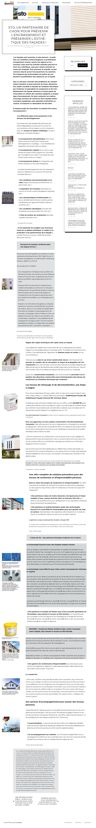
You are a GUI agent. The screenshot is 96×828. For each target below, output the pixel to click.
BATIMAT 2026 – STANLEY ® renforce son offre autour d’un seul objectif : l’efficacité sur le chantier (78, 211)
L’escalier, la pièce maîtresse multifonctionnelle (77, 186)
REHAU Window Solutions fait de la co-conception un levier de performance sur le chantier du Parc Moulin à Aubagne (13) (77, 144)
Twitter (78, 822)
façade (33, 45)
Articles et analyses (50, 3)
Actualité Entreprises (83, 3)
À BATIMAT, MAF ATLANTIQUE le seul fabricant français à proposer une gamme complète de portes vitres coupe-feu (78, 158)
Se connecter (23, 3)
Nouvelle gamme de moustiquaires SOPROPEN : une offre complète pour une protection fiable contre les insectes (77, 198)
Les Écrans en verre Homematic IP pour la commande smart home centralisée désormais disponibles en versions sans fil (78, 111)
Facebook (68, 822)
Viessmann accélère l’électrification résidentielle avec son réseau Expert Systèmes (77, 223)
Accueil (35, 3)
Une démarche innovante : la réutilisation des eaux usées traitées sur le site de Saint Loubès (24, 801)
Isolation (37, 45)
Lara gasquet (45, 45)
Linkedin (87, 822)
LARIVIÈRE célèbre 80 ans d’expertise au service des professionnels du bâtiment (77, 176)
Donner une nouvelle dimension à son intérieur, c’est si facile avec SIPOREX (47, 801)
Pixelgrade (18, 822)
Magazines (66, 3)
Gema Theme (8, 822)
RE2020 (70, 168)
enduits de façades (25, 45)
